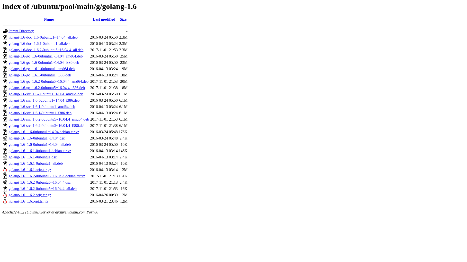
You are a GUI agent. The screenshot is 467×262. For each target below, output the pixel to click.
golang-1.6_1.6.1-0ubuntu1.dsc (33, 157)
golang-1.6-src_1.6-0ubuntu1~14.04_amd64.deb (46, 94)
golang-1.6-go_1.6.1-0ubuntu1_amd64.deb (42, 69)
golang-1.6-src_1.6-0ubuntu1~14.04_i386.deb (44, 100)
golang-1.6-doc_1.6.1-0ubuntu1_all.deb (39, 43)
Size (123, 19)
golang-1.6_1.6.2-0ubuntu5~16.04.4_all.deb (43, 189)
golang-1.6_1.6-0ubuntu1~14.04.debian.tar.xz (44, 132)
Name (49, 19)
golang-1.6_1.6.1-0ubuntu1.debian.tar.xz (40, 151)
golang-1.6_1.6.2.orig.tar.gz (30, 195)
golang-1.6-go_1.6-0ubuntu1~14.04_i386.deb (44, 62)
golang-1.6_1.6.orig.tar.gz (28, 201)
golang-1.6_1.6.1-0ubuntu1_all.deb (36, 163)
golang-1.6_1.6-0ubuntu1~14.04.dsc (37, 138)
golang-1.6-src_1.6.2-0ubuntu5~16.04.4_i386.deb (47, 125)
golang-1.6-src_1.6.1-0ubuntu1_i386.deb (40, 113)
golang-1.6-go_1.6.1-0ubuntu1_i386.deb (40, 75)
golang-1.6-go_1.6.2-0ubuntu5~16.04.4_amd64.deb (49, 81)
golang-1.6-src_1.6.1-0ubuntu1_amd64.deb (42, 107)
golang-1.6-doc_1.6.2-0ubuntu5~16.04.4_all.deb (46, 50)
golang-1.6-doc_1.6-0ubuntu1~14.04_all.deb (43, 37)
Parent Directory (21, 31)
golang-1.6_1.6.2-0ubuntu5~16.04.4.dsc (40, 182)
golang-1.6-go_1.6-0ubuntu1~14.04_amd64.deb (46, 56)
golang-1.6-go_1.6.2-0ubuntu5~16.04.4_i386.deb (47, 88)
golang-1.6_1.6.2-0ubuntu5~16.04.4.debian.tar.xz (47, 176)
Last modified (104, 19)
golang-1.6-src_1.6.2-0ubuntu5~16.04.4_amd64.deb (49, 119)
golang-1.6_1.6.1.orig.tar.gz (30, 170)
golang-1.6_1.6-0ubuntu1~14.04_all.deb (40, 144)
